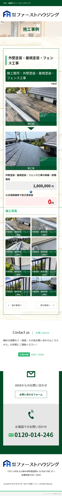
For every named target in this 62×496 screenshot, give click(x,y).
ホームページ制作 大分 (52, 493)
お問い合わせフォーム (31, 394)
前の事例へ (17, 305)
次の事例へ (45, 305)
